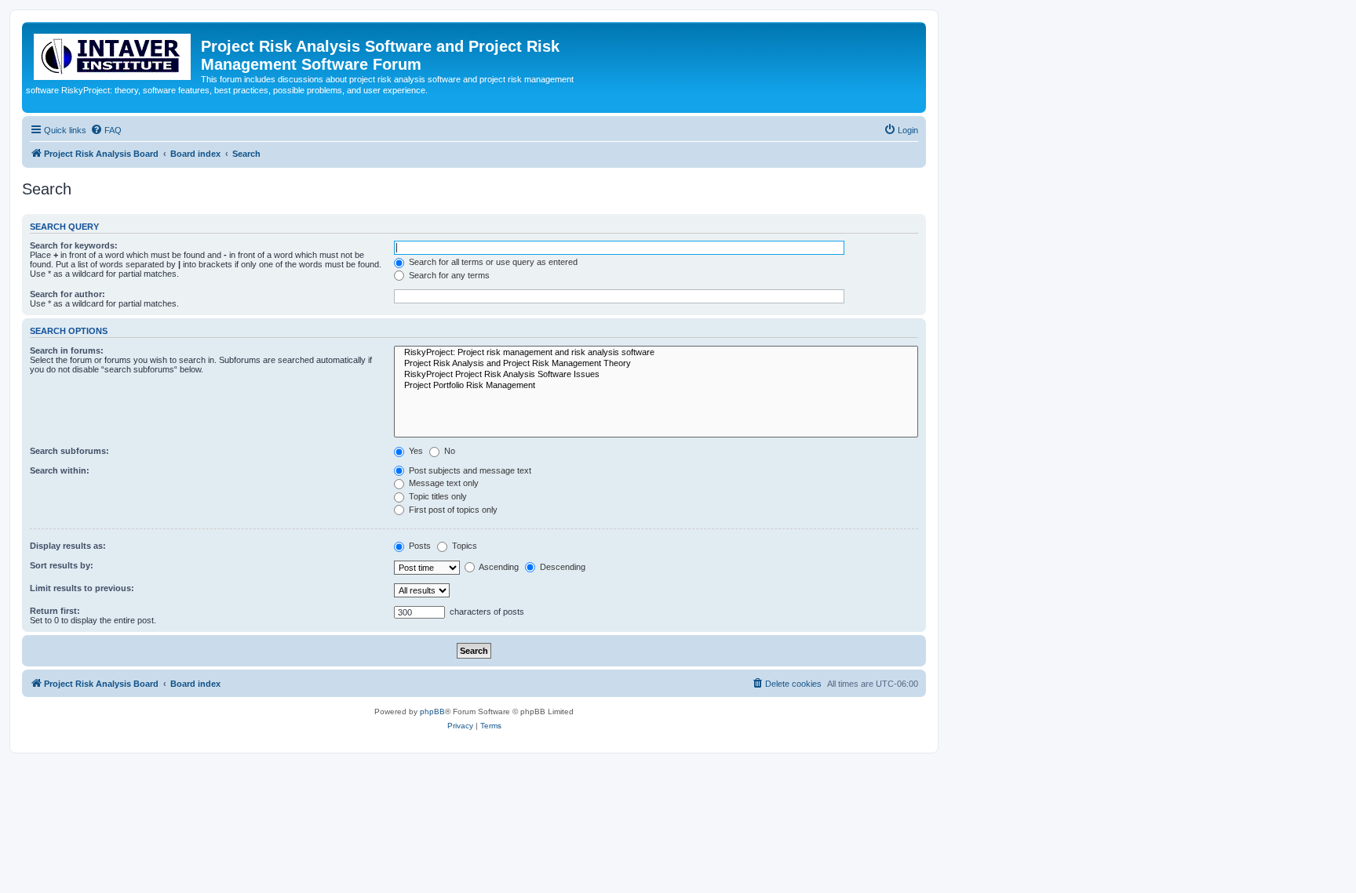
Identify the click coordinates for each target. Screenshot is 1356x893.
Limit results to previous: (82, 588)
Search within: (59, 470)
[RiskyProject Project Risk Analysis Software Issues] (656, 374)
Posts (418, 545)
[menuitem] (106, 130)
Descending (561, 567)
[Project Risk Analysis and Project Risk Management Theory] (656, 363)
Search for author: (67, 294)
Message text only (442, 483)
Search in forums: (67, 350)
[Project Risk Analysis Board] (113, 54)
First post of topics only (452, 509)
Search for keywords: (74, 245)
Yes (414, 451)
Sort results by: (61, 565)
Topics (463, 545)
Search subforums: (69, 451)
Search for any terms (448, 275)
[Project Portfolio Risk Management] (656, 385)
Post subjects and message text (468, 470)
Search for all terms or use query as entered (492, 262)
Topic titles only (436, 496)
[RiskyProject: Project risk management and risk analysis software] (656, 352)
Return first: (55, 610)
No (448, 451)
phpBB (432, 711)
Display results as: (68, 545)
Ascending (498, 567)
